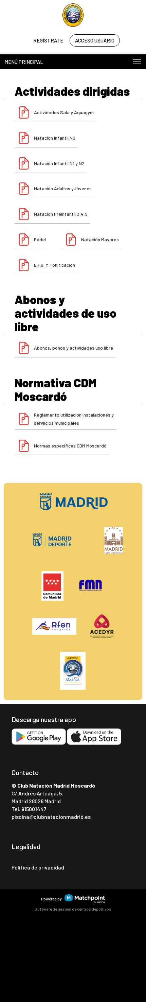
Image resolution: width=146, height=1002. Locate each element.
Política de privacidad (38, 867)
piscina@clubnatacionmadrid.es (51, 816)
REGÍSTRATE (48, 40)
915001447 (33, 809)
